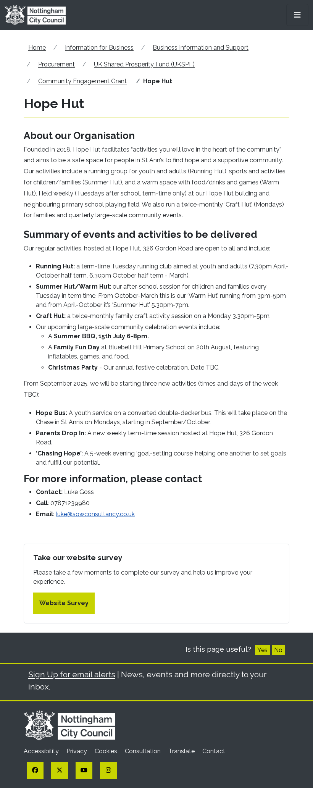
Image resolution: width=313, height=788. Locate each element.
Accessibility (42, 751)
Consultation (143, 751)
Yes (262, 650)
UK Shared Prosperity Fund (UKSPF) (144, 64)
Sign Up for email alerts (71, 674)
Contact (213, 751)
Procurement (56, 64)
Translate (182, 751)
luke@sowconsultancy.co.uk (95, 514)
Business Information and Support (200, 47)
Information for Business (99, 47)
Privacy (77, 751)
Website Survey (64, 603)
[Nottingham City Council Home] (69, 724)
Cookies (107, 751)
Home (37, 47)
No (278, 650)
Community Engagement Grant (82, 81)
